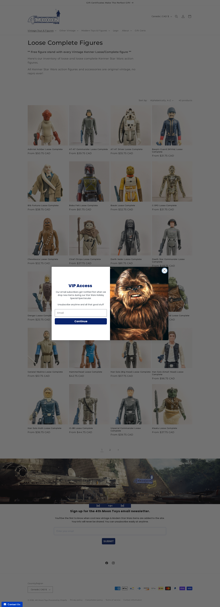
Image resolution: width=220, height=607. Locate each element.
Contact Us (13, 604)
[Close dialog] (164, 270)
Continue (80, 321)
